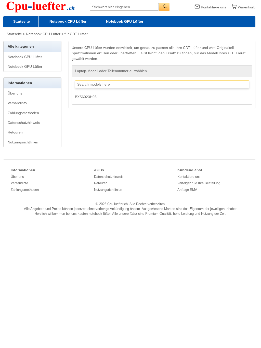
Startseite (21, 21)
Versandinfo (17, 103)
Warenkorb (246, 7)
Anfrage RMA (187, 190)
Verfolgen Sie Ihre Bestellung (198, 183)
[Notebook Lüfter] (46, 7)
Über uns (15, 93)
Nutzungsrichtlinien (23, 142)
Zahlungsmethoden (23, 113)
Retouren (15, 132)
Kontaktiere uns (213, 7)
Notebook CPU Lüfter (67, 21)
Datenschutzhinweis (24, 123)
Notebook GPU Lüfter (124, 21)
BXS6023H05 (86, 97)
